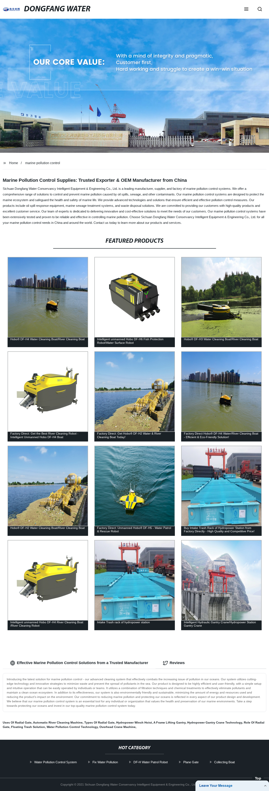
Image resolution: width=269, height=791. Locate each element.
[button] (246, 9)
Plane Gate (191, 762)
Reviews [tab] (177, 663)
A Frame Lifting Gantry (169, 722)
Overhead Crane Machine (117, 727)
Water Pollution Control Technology (72, 727)
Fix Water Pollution (105, 762)
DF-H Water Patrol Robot (150, 762)
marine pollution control (42, 163)
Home (13, 163)
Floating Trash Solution (28, 727)
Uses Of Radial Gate (17, 722)
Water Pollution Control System (55, 762)
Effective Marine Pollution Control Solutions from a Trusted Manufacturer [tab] (82, 663)
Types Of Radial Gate (99, 722)
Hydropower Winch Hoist (134, 722)
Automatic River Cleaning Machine (58, 722)
